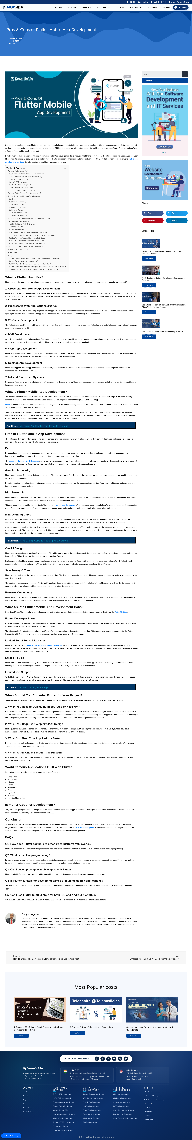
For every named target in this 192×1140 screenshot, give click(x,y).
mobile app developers (65, 505)
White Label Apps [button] (103, 7)
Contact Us (166, 7)
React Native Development (92, 1114)
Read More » (149, 258)
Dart (13, 199)
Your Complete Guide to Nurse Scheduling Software (162, 331)
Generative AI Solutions (121, 1102)
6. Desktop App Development (23, 187)
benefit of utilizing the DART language (24, 461)
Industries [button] (120, 7)
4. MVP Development (20, 182)
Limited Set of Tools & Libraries (23, 224)
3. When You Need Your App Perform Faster (28, 241)
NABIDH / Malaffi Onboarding (154, 1100)
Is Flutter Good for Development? (21, 249)
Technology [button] (71, 7)
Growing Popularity (19, 202)
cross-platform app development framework (43, 645)
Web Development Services (93, 1098)
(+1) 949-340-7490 (159, 2)
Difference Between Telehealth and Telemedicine (91, 1027)
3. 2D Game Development (21, 179)
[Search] (185, 74)
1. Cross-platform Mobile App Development (28, 174)
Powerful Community (20, 215)
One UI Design (17, 210)
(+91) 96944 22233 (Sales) (138, 2)
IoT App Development (121, 1106)
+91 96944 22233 (82, 1077)
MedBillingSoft (149, 1119)
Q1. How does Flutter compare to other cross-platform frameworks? (37, 258)
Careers (25, 1104)
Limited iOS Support (19, 229)
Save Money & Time (19, 213)
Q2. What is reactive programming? (25, 261)
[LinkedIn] (102, 1059)
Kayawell (147, 1115)
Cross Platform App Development (125, 1118)
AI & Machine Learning (121, 1094)
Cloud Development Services (123, 1110)
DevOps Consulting (90, 1122)
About (25, 1092)
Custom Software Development (94, 1094)
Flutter (7, 405)
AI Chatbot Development (122, 1098)
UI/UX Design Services (91, 1118)
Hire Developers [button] (136, 7)
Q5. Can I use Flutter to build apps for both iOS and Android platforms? (37, 269)
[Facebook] (97, 1059)
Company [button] (152, 7)
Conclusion (12, 252)
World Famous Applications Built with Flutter (25, 246)
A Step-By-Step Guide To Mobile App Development (43, 540)
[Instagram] (126, 1059)
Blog (24, 1100)
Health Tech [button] (86, 7)
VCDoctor (147, 1107)
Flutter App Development (92, 1110)
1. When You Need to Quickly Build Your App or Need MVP (33, 235)
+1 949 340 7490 (136, 1077)
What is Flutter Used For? (18, 171)
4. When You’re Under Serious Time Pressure (28, 243)
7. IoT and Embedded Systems (23, 190)
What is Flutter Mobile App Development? (24, 193)
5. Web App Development (21, 185)
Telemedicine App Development (64, 1102)
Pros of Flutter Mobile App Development (24, 196)
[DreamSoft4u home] (39, 1069)
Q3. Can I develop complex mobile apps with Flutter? (31, 264)
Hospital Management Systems (64, 1114)
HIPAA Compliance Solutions (63, 1130)
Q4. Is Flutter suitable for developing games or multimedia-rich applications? (39, 266)
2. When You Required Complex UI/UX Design (29, 238)
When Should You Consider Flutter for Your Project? (28, 232)
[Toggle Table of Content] (64, 168)
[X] (108, 1059)
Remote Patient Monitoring (62, 1106)
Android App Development (92, 1102)
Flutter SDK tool (121, 612)
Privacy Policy (27, 1108)
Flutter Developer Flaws (21, 221)
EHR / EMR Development (62, 1094)
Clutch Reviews (28, 1112)
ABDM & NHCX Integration (153, 1096)
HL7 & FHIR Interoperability (62, 1098)
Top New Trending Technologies (34, 687)
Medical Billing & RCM (60, 1110)
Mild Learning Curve (19, 207)
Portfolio (25, 1096)
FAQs (10, 255)
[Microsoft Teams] (120, 1059)
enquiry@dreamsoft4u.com (180, 2)
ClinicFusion (148, 1111)
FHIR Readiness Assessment (154, 1092)
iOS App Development (91, 1106)
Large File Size (17, 227)
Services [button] (57, 7)
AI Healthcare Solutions (61, 1126)
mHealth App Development (62, 1118)
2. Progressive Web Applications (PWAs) (27, 177)
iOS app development (85, 828)
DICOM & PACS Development (63, 1122)
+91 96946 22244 (102, 1077)
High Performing (18, 204)
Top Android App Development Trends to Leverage (43, 426)
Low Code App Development (123, 1114)
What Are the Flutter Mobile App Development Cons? (29, 218)
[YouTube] (114, 1059)
